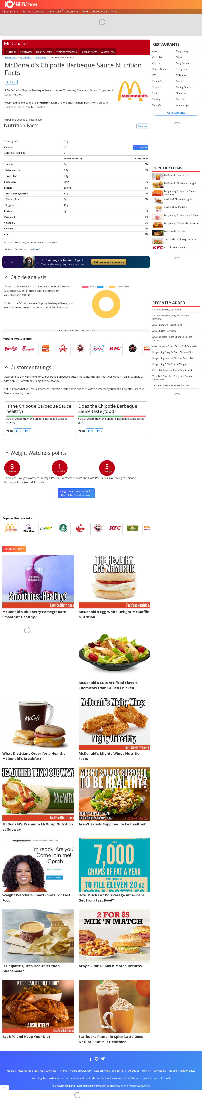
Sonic (155, 93)
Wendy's (156, 105)
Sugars (9, 205)
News (85, 11)
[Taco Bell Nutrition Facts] (28, 529)
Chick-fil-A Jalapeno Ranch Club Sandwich (173, 370)
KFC (154, 75)
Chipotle (180, 57)
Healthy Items (44, 52)
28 (91, 430)
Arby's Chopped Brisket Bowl (167, 324)
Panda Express (159, 81)
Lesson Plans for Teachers (110, 1070)
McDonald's (35, 249)
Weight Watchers (66, 52)
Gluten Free (72, 11)
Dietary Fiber (13, 199)
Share (12, 82)
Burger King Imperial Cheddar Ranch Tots (173, 358)
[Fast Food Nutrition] (20, 4)
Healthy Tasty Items (154, 1070)
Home (10, 1070)
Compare (142, 125)
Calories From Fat (14, 152)
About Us (134, 1070)
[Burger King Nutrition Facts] (45, 349)
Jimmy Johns (182, 69)
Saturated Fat (13, 170)
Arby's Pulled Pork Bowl (164, 330)
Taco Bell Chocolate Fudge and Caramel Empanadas (172, 378)
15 (100, 430)
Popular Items (88, 52)
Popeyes (156, 87)
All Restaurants (176, 112)
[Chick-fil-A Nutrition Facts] (28, 349)
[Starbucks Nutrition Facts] (63, 529)
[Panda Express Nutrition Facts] (80, 349)
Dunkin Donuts (160, 69)
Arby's (155, 51)
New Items (55, 11)
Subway (156, 99)
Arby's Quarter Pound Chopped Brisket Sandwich (172, 338)
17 (19, 430)
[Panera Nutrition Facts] (132, 529)
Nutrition (11, 52)
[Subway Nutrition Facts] (45, 529)
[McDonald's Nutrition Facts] (11, 529)
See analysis (140, 147)
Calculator (26, 52)
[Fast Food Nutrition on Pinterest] (96, 1059)
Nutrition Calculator (34, 11)
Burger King (182, 51)
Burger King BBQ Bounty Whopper (170, 364)
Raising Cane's (183, 87)
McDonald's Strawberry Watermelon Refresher (170, 317)
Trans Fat (11, 176)
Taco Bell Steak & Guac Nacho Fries (170, 385)
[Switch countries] (113, 11)
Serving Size (11, 141)
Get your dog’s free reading (109, 261)
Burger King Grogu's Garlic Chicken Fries (172, 352)
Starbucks (181, 93)
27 (28, 430)
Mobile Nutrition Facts (182, 1070)
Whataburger (182, 105)
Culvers (156, 63)
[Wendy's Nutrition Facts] (11, 349)
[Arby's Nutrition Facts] (63, 349)
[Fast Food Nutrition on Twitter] (102, 1059)
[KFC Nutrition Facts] (115, 349)
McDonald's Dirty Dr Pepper (166, 309)
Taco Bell (181, 99)
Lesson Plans (99, 11)
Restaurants (11, 11)
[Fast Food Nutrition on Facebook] (90, 1059)
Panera (179, 81)
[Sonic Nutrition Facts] (97, 349)
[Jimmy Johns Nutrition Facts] (132, 349)
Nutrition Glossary (81, 1070)
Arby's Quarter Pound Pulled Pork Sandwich (174, 346)
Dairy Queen (182, 63)
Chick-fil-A (157, 57)
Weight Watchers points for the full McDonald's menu (76, 493)
